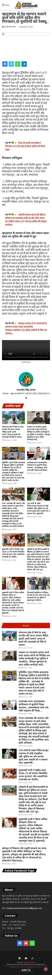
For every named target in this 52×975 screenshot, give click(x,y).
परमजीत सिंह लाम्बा (10, 27)
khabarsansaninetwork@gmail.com (24, 908)
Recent (26, 625)
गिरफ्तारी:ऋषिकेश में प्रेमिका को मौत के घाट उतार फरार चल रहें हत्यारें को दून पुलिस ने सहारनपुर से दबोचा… (38, 596)
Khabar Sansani (29, 962)
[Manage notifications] (46, 969)
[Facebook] (5, 64)
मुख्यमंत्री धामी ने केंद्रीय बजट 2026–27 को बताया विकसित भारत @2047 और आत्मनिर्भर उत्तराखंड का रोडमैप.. (13, 553)
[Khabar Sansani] (26, 5)
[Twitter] (11, 64)
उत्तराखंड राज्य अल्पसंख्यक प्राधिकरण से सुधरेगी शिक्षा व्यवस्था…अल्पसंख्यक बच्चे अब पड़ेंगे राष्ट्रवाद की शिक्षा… (38, 466)
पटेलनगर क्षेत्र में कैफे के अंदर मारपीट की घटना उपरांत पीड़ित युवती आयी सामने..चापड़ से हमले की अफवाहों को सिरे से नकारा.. (13, 431)
